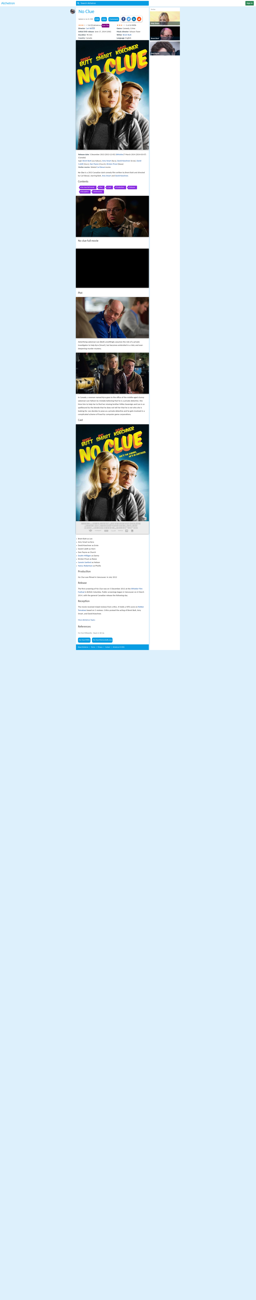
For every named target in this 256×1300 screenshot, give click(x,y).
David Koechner (123, 161)
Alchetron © (118, 647)
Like (104, 19)
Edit (97, 19)
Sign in (250, 3)
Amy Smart (106, 161)
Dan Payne (94, 164)
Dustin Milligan (84, 556)
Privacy (100, 647)
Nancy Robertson (85, 566)
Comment (113, 19)
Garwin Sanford (84, 562)
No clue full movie (87, 187)
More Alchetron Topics (86, 620)
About (83, 647)
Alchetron (8, 3)
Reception (85, 192)
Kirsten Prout (112, 164)
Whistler (119, 155)
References (98, 192)
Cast (109, 187)
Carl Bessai (90, 29)
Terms (93, 647)
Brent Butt (127, 35)
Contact (107, 647)
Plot (101, 187)
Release (132, 187)
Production (120, 187)
